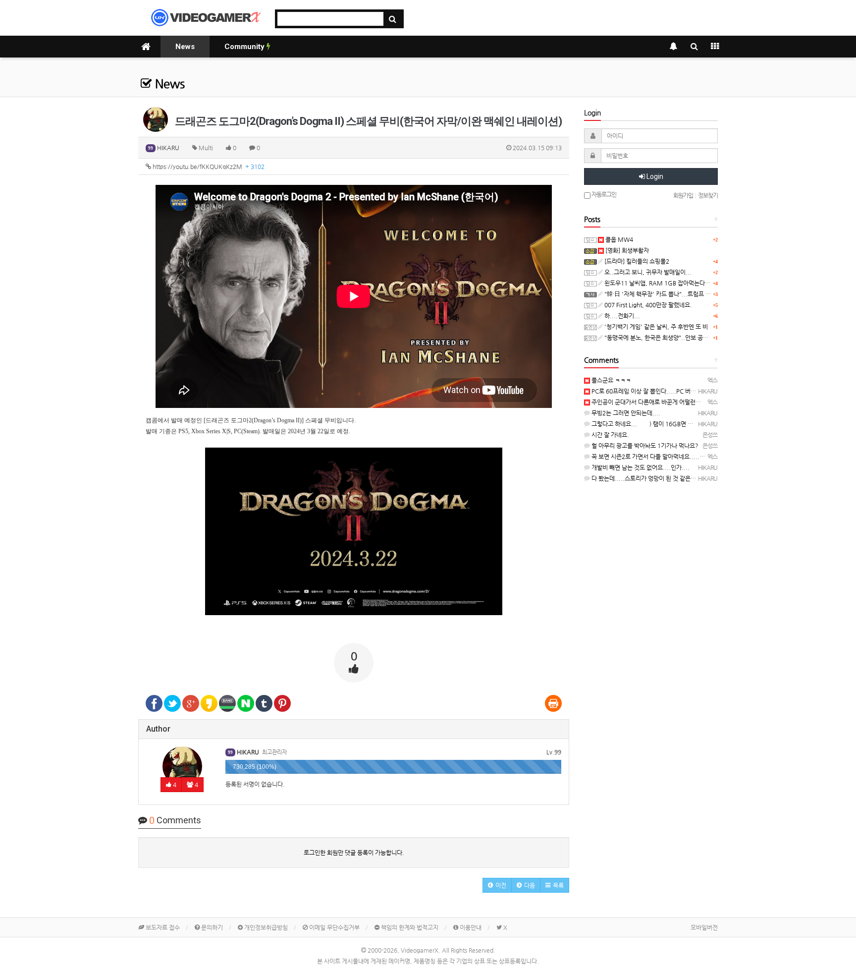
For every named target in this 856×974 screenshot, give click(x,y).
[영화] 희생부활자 (626, 250)
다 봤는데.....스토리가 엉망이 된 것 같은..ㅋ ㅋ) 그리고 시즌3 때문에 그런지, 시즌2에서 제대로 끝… (713, 478)
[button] (497, 885)
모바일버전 (704, 927)
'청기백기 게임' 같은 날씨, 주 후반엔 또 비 (655, 326)
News (185, 46)
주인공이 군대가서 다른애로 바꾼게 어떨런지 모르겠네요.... (664, 402)
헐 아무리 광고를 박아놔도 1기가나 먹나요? (644, 445)
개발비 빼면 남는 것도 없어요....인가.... (640, 467)
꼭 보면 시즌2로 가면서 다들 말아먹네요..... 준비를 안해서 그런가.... (675, 456)
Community (245, 46)
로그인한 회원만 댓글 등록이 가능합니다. (354, 852)
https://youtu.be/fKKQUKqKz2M (208, 166)
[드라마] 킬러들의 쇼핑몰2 (636, 261)
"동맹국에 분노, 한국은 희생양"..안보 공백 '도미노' (666, 337)
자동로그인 (603, 194)
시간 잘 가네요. (609, 434)
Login (654, 176)
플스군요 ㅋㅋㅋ (610, 380)
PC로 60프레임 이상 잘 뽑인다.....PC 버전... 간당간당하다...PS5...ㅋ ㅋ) (681, 391)
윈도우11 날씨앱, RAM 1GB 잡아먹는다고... (659, 283)
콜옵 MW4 (618, 239)
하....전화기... (621, 315)
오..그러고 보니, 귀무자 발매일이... (647, 272)
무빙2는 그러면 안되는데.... (625, 412)
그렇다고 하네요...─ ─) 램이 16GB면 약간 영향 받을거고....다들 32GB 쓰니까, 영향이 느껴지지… (713, 423)
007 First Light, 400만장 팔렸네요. (647, 304)
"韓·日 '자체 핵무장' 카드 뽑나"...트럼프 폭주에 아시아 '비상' (679, 293)
